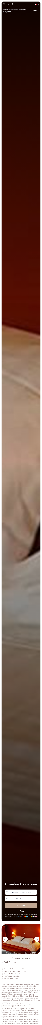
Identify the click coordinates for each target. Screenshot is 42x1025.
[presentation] (5, 939)
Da (9, 892)
